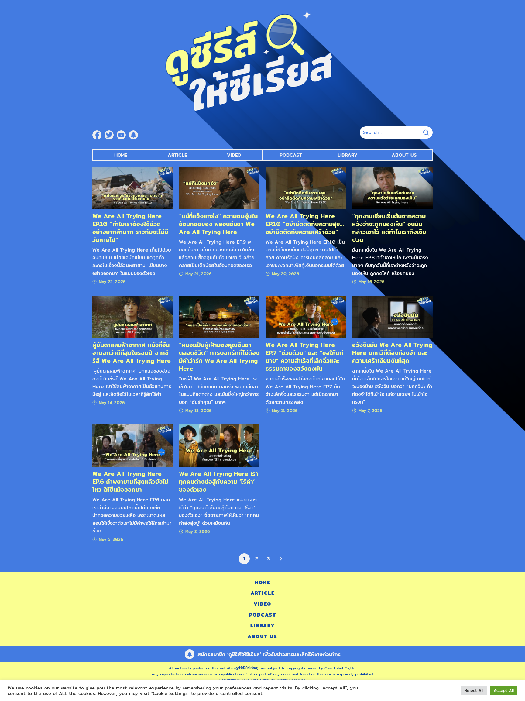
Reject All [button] (474, 690)
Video (234, 155)
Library (348, 155)
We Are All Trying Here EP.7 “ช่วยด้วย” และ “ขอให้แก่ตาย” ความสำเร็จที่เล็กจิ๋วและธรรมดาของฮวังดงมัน (304, 356)
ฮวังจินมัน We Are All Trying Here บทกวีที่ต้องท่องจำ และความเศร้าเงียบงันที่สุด (392, 352)
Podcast (291, 155)
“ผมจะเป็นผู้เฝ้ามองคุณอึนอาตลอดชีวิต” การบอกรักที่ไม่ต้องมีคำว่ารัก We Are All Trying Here (219, 356)
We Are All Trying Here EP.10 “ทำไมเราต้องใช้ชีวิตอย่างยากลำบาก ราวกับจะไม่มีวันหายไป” (130, 227)
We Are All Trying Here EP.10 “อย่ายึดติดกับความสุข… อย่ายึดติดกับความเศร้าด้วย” (305, 223)
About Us (404, 155)
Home (120, 155)
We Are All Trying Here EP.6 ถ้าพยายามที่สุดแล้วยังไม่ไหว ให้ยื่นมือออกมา (130, 481)
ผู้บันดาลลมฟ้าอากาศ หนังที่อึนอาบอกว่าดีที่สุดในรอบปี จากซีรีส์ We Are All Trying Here (131, 352)
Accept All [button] (504, 690)
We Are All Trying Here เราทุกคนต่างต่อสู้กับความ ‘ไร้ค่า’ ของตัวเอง (218, 481)
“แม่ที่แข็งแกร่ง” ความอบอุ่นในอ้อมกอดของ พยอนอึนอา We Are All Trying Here (218, 223)
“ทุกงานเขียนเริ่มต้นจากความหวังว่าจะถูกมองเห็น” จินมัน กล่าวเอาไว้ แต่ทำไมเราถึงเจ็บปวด (389, 227)
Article (177, 155)
